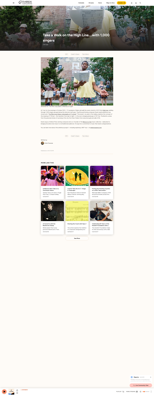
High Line (105, 110)
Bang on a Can (87, 122)
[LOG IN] (136, 3)
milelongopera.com (96, 127)
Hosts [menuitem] (100, 3)
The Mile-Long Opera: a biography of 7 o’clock (62, 114)
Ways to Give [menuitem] (110, 3)
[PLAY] (4, 391)
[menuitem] (91, 3)
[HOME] (26, 3)
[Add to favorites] (17, 393)
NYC (66, 54)
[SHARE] (17, 390)
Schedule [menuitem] (81, 3)
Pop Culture (86, 54)
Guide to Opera (75, 54)
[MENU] (14, 3)
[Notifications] (131, 3)
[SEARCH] (140, 3)
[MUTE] (141, 392)
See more (77, 238)
